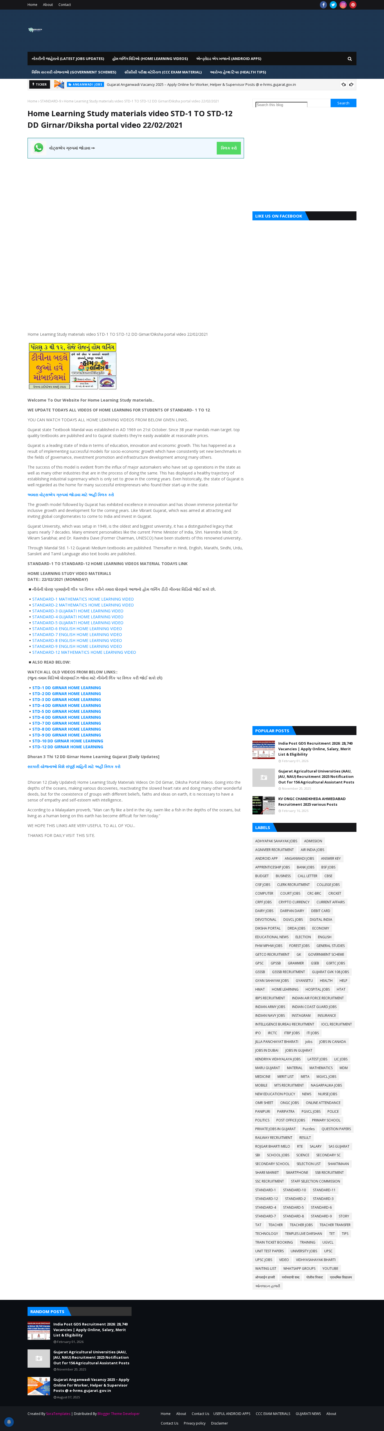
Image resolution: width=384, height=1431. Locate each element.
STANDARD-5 (293, 1207)
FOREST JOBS (299, 945)
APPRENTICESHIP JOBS (272, 867)
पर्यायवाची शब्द (290, 1277)
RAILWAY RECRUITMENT (273, 1137)
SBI (257, 1155)
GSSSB (260, 971)
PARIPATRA (286, 1111)
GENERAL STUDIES (331, 945)
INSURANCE (327, 1015)
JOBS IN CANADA (332, 1041)
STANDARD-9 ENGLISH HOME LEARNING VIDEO (77, 646)
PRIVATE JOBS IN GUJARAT (275, 1129)
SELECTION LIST (309, 1163)
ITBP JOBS (292, 1033)
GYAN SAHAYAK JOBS (272, 980)
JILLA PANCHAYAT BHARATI (276, 1041)
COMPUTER (264, 893)
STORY (344, 1216)
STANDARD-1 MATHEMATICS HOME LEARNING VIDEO (83, 599)
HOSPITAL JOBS (318, 989)
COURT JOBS (290, 893)
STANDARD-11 (324, 1190)
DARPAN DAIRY (292, 910)
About (48, 4)
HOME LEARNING (285, 989)
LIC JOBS (340, 1059)
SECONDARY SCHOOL (272, 1163)
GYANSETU (304, 980)
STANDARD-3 (323, 1198)
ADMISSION (313, 841)
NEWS (306, 1094)
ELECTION (303, 937)
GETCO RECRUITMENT (272, 954)
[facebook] (323, 4)
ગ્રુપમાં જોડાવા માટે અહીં (76, 494)
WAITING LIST (265, 1268)
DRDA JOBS (296, 928)
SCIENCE (302, 1155)
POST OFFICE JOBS (290, 1120)
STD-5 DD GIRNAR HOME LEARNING (66, 711)
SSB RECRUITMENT (329, 1172)
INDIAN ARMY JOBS (270, 1006)
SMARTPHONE (297, 1172)
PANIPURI (262, 1111)
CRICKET (334, 893)
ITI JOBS (313, 1033)
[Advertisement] (136, 197)
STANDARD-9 (50, 101)
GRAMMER (296, 963)
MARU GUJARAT (267, 1067)
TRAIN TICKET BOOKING (274, 1242)
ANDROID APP (266, 858)
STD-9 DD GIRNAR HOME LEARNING (66, 735)
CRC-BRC (314, 893)
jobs (308, 1041)
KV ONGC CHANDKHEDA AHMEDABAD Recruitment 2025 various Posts (312, 801)
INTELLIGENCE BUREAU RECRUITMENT (284, 1024)
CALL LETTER (307, 876)
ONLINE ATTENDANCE (323, 1102)
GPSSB (276, 963)
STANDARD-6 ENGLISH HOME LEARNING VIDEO (77, 628)
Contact (64, 4)
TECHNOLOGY (266, 1233)
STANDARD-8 (293, 1216)
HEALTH (326, 980)
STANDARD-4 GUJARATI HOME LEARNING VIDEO (77, 616)
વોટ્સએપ (47, 494)
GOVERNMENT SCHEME (326, 954)
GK (299, 954)
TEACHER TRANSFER (335, 1224)
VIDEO (284, 1259)
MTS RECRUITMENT (289, 1085)
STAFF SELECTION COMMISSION (315, 1181)
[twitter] (333, 4)
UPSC (328, 1251)
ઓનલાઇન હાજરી (267, 1286)
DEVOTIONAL (265, 919)
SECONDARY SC (328, 1155)
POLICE (333, 1111)
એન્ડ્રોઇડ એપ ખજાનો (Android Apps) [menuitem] (228, 58)
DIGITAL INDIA (321, 919)
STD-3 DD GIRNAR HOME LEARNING (66, 699)
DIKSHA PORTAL (268, 928)
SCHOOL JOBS (278, 1155)
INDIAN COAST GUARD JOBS (314, 1006)
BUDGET (262, 876)
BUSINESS (283, 876)
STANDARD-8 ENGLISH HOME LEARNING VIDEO (77, 640)
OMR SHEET (264, 1102)
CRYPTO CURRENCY (294, 902)
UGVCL (327, 1242)
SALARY (316, 1146)
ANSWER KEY (331, 858)
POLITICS (262, 1120)
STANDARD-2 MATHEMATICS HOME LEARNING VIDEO (83, 605)
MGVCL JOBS (326, 1076)
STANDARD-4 (265, 1207)
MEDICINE (262, 1076)
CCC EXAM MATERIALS (273, 1413)
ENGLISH (324, 937)
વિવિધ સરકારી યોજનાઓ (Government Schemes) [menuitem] (74, 72)
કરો (110, 494)
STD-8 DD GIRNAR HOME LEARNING (66, 729)
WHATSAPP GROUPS (299, 1268)
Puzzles (309, 1129)
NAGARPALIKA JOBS (326, 1085)
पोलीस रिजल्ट (314, 1277)
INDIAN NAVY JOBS (270, 1015)
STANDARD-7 (265, 1216)
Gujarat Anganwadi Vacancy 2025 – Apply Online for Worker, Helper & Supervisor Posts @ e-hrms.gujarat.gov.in (201, 84)
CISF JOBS (262, 884)
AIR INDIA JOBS (312, 849)
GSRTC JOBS (335, 963)
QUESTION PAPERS (336, 1129)
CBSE (328, 876)
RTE (300, 1146)
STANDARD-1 (265, 1190)
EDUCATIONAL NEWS (271, 937)
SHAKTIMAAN (338, 1163)
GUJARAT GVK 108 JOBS (330, 971)
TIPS (345, 1233)
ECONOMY (320, 928)
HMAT (260, 989)
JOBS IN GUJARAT (298, 1050)
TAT (258, 1224)
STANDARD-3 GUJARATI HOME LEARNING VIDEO (77, 610)
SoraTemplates (58, 1413)
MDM (344, 1067)
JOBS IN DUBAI (266, 1050)
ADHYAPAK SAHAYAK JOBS (276, 841)
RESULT (305, 1137)
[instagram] (343, 4)
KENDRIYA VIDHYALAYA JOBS (278, 1059)
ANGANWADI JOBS (299, 858)
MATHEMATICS (321, 1067)
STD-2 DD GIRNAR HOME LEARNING (66, 693)
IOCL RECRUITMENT (336, 1024)
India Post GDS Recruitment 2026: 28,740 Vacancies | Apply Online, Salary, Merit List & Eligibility (315, 749)
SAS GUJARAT (339, 1146)
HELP (343, 980)
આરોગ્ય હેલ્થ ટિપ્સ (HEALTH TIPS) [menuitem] (238, 72)
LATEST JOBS (317, 1059)
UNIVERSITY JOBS (304, 1251)
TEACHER (275, 1224)
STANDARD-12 (266, 1198)
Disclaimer (219, 1423)
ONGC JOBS (289, 1102)
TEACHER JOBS (301, 1224)
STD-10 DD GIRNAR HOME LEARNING (67, 741)
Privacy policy (194, 1423)
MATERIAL (294, 1067)
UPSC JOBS (263, 1259)
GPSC (259, 963)
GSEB (315, 963)
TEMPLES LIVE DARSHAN (303, 1233)
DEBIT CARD (320, 910)
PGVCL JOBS (311, 1111)
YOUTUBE (330, 1268)
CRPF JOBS (263, 902)
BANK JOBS (305, 867)
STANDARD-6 (321, 1207)
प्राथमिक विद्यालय (341, 1277)
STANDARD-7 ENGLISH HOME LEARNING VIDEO (77, 634)
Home (32, 4)
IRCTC (272, 1033)
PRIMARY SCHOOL (326, 1120)
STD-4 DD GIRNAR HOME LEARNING (66, 705)
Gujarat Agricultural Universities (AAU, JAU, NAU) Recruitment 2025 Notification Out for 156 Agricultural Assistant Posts (316, 777)
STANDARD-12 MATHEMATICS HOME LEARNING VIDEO (84, 652)
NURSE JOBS (327, 1094)
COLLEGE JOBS (328, 884)
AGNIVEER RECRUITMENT (274, 849)
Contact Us (200, 1413)
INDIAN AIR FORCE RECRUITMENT (318, 998)
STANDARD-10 (294, 1190)
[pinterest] (352, 4)
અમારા (33, 494)
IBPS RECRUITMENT (270, 998)
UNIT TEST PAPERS (269, 1251)
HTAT (341, 989)
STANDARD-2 (295, 1198)
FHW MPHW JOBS (268, 945)
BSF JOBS (328, 867)
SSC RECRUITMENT (269, 1181)
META (305, 1076)
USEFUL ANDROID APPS (231, 1413)
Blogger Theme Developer (119, 1413)
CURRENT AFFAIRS (331, 902)
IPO (258, 1033)
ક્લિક (102, 494)
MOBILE (261, 1085)
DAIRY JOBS (264, 910)
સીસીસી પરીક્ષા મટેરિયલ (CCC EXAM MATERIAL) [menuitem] (163, 72)
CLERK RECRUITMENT (293, 884)
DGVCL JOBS (293, 919)
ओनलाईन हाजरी (265, 1277)
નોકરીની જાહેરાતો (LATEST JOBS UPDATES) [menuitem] (68, 58)
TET (332, 1233)
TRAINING (307, 1242)
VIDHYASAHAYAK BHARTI (316, 1259)
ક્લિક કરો (229, 148)
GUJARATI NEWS (308, 1413)
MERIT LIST (285, 1076)
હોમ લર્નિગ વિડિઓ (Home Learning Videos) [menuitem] (150, 58)
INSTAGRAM (301, 1015)
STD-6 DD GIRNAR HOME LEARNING (66, 717)
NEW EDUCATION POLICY (275, 1094)
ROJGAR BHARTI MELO (272, 1146)
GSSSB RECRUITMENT (288, 971)
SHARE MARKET (267, 1172)
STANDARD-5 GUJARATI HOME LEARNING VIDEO (77, 622)
